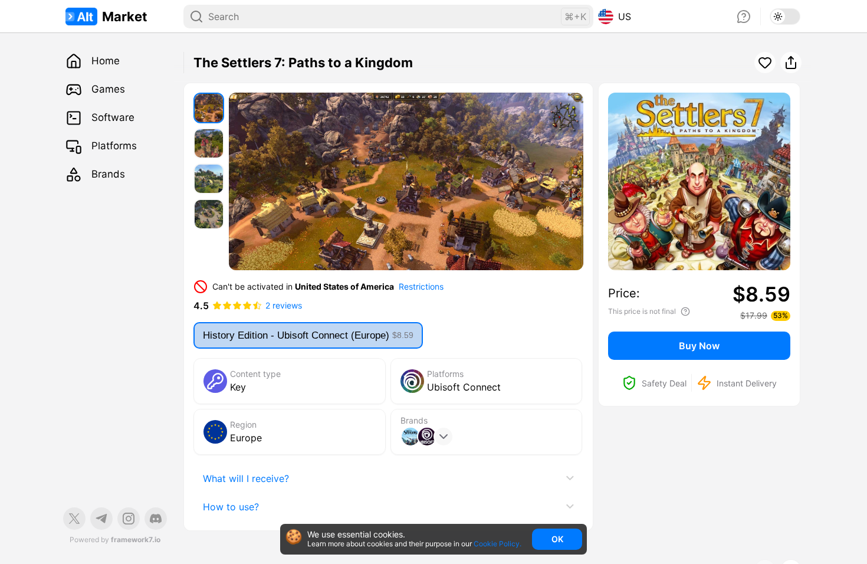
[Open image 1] (208, 108)
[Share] (791, 62)
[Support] (744, 16)
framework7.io (135, 539)
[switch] (785, 16)
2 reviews (283, 305)
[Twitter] (74, 518)
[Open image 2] (208, 143)
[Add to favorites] (765, 62)
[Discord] (155, 518)
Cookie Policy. (497, 544)
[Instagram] (128, 518)
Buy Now (699, 346)
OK (557, 539)
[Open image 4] (208, 214)
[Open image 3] (208, 178)
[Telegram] (101, 518)
